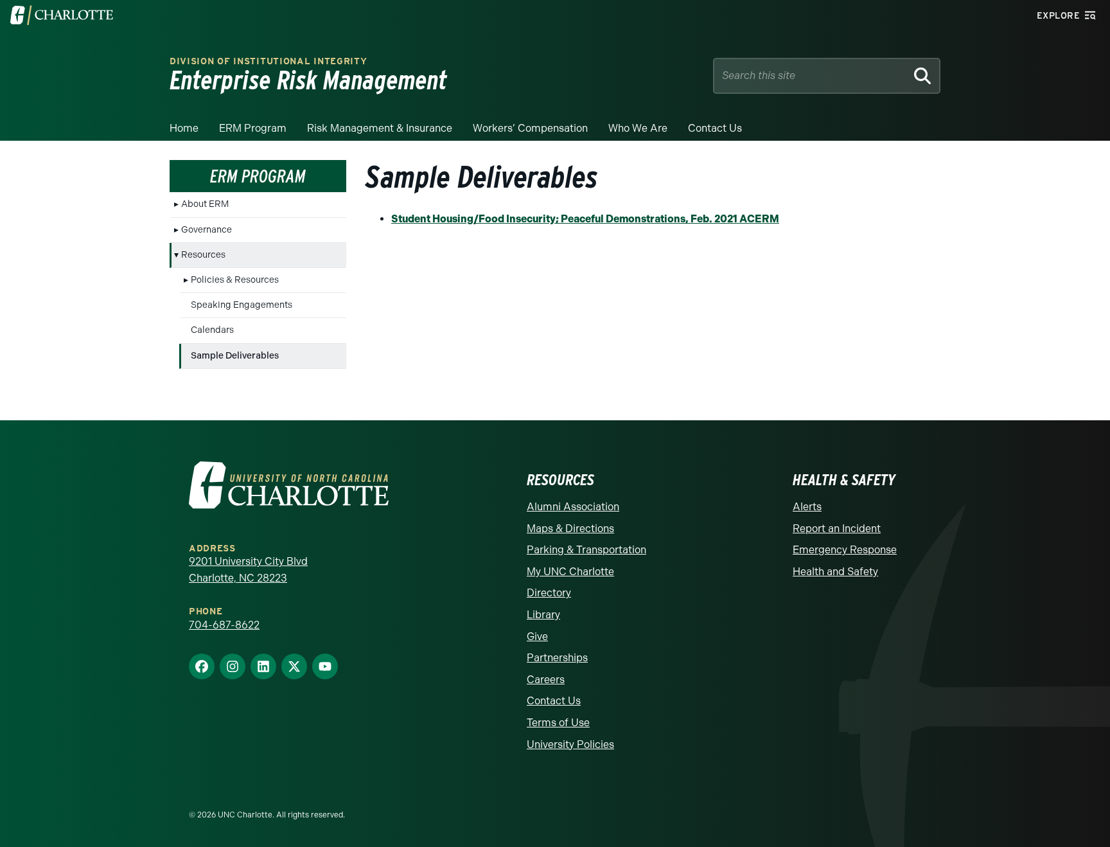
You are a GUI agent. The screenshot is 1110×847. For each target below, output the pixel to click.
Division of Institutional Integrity (268, 61)
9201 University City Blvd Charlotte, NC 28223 (248, 569)
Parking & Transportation (586, 550)
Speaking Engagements (241, 304)
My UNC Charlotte (570, 572)
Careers (546, 679)
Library (543, 615)
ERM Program (252, 128)
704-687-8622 (224, 625)
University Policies (570, 744)
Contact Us (715, 128)
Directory (549, 593)
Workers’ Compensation (530, 128)
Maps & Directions (570, 528)
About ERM (205, 204)
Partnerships (557, 658)
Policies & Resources (235, 279)
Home (184, 128)
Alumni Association (573, 507)
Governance (206, 229)
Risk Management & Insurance (379, 128)
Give (537, 636)
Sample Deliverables (235, 355)
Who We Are (637, 128)
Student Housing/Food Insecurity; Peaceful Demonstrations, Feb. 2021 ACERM (585, 219)
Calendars (212, 330)
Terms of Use (558, 723)
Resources (203, 254)
